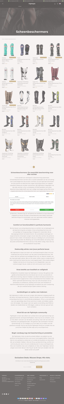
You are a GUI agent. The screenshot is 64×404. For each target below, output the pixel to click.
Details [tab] (47, 196)
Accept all (47, 209)
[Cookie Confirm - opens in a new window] (49, 193)
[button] (53, 193)
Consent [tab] (16, 196)
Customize (32, 209)
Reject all (17, 209)
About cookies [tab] (32, 196)
